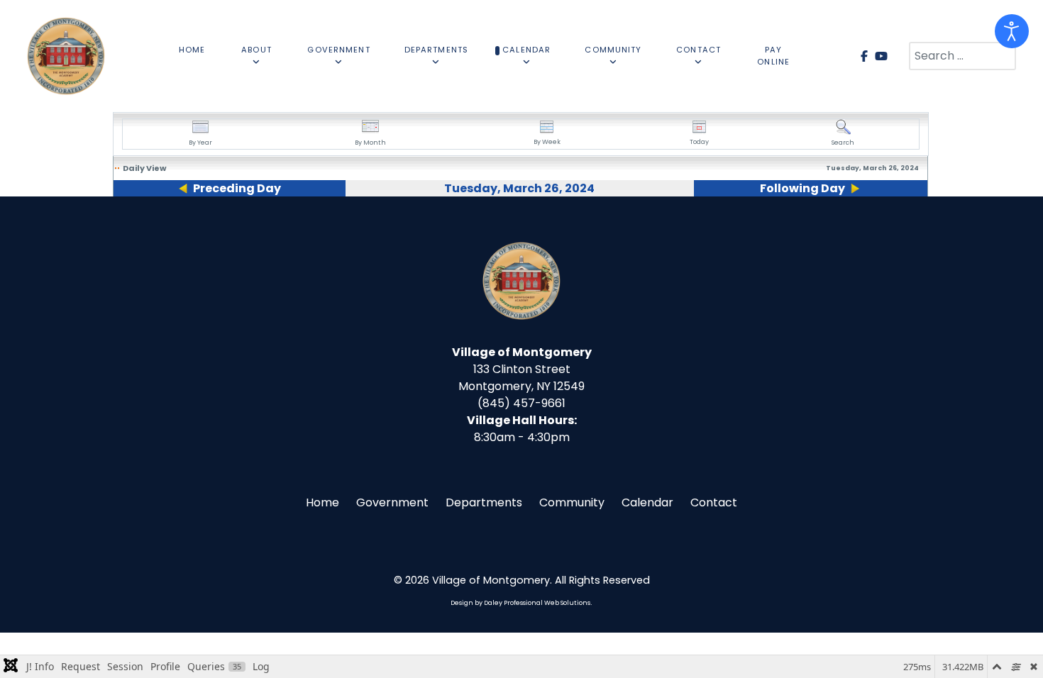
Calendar (647, 502)
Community (572, 502)
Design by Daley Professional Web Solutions (520, 603)
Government (392, 502)
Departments (484, 502)
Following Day (802, 188)
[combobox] (962, 56)
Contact (713, 502)
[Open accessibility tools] (1012, 31)
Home (322, 502)
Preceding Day (237, 188)
